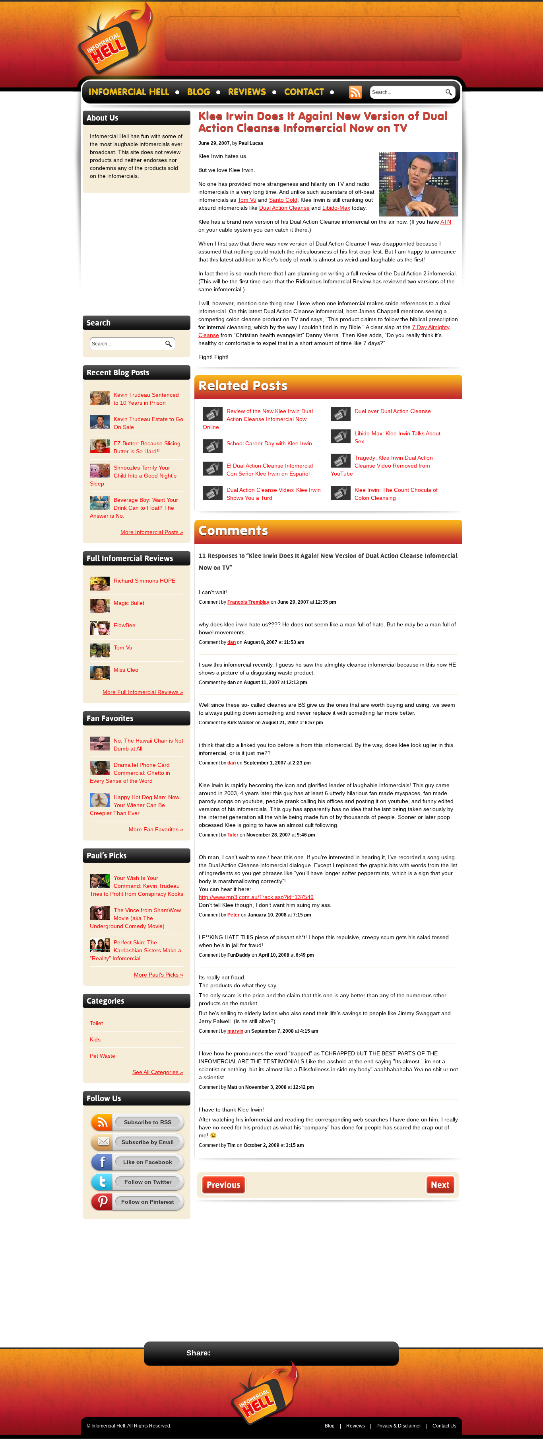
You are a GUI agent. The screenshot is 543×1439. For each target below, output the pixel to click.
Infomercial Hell (115, 40)
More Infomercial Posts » (151, 532)
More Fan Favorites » (156, 829)
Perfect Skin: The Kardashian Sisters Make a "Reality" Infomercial (135, 950)
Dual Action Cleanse (284, 208)
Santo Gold (283, 200)
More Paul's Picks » (158, 974)
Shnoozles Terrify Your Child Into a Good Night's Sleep (133, 475)
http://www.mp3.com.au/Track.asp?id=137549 (256, 897)
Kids (95, 1039)
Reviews (247, 92)
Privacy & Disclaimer (398, 1426)
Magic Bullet (129, 603)
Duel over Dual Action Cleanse (393, 411)
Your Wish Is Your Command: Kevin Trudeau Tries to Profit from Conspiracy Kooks (136, 886)
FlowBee (125, 625)
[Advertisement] (314, 38)
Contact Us (444, 1426)
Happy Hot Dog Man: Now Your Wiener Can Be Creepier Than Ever (134, 805)
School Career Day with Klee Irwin (269, 443)
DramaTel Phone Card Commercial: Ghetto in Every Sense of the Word (130, 773)
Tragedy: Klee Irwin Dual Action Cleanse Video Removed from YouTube (382, 465)
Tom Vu (123, 647)
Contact (304, 92)
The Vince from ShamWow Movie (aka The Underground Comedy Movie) (135, 918)
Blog (198, 92)
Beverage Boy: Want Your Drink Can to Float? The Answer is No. (134, 508)
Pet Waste (102, 1056)
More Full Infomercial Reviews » (143, 692)
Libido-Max (336, 208)
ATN (445, 221)
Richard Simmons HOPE (144, 580)
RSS (355, 92)
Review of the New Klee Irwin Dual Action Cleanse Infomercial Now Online (258, 419)
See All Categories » (157, 1072)
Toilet (96, 1023)
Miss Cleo (126, 670)
